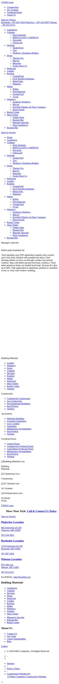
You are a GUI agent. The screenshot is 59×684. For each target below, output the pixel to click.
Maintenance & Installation (19, 429)
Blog (9, 641)
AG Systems (12, 10)
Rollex (16, 89)
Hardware (11, 68)
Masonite (17, 63)
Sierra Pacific (19, 109)
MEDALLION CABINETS (26, 37)
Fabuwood (17, 42)
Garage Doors (13, 444)
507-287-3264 (7, 553)
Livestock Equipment (16, 421)
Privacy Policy (13, 668)
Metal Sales (18, 81)
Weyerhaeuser (19, 91)
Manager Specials (21, 122)
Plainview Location (12, 522)
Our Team (11, 636)
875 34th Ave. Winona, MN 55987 (10, 566)
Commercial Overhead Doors (20, 446)
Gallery (4, 646)
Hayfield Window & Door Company (29, 107)
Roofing (10, 73)
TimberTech (18, 48)
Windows (11, 99)
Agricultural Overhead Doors (20, 449)
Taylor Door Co (20, 66)
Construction (12, 7)
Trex (15, 50)
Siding (10, 86)
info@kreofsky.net (22, 577)
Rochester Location (12, 540)
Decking (11, 45)
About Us (11, 15)
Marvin (16, 61)
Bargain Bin (18, 120)
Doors (9, 55)
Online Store (18, 117)
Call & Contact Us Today (42, 511)
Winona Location (11, 559)
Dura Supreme (19, 35)
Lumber (10, 71)
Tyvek (15, 97)
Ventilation (12, 426)
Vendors (10, 389)
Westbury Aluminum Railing (26, 53)
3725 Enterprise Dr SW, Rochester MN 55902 (12, 547)
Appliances (12, 30)
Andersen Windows (22, 102)
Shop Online (12, 115)
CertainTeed (18, 76)
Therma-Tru (18, 58)
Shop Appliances (20, 125)
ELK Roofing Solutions (23, 79)
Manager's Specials (15, 617)
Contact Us (12, 633)
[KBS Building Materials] (7, 2)
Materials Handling (15, 418)
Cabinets (11, 32)
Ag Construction (14, 401)
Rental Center (13, 112)
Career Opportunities (16, 639)
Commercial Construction (18, 398)
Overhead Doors (14, 12)
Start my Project (8, 20)
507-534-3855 (7, 535)
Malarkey (17, 84)
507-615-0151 (7, 572)
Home (9, 137)
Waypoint (17, 40)
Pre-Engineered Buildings (18, 403)
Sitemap (10, 663)
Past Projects (12, 406)
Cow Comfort (13, 423)
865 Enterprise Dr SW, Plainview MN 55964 (11, 528)
